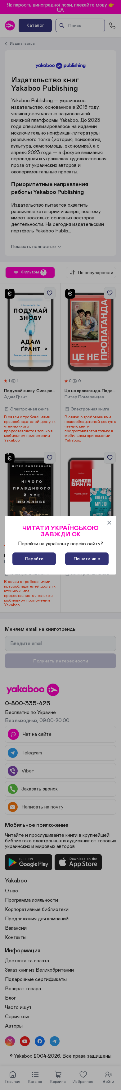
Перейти (34, 558)
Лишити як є (87, 558)
